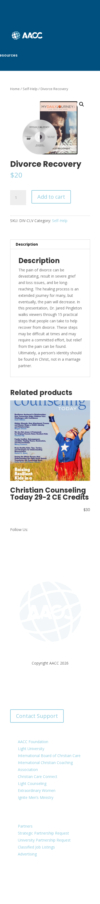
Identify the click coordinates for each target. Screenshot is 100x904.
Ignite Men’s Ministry (35, 797)
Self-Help (30, 88)
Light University (31, 748)
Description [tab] (27, 244)
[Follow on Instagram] (71, 876)
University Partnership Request (44, 840)
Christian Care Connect (37, 776)
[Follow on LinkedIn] (50, 876)
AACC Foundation (33, 741)
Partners (25, 826)
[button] (81, 104)
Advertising (27, 854)
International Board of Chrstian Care (49, 755)
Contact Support (37, 715)
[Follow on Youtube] (61, 876)
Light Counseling (32, 783)
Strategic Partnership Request (43, 833)
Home (15, 88)
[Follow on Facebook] (29, 876)
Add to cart (51, 196)
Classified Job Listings (36, 847)
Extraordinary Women (36, 790)
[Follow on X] (39, 876)
